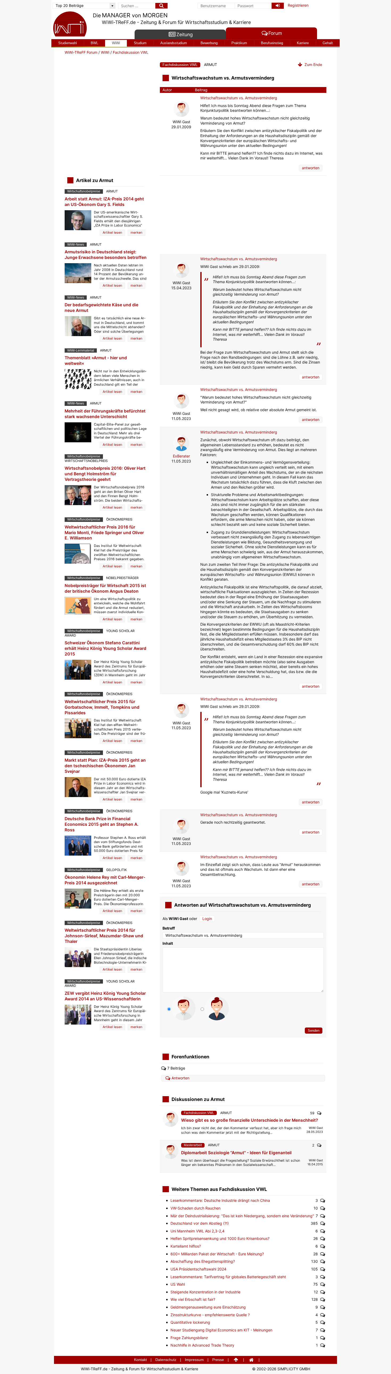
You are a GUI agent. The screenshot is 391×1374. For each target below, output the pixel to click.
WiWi (116, 43)
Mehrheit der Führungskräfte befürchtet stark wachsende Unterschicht (105, 414)
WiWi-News (75, 244)
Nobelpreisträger (122, 578)
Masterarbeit (193, 1145)
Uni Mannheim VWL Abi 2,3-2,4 (197, 1231)
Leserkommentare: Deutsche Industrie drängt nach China (220, 1200)
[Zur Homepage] (70, 24)
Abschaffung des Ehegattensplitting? (202, 1261)
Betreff (169, 928)
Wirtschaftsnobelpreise (83, 191)
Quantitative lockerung (190, 1322)
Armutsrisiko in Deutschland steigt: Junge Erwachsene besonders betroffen (106, 254)
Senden (313, 1031)
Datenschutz (165, 1360)
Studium (140, 43)
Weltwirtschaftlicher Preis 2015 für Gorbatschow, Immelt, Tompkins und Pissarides (102, 707)
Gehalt (328, 43)
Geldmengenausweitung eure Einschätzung (208, 1307)
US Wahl (177, 1284)
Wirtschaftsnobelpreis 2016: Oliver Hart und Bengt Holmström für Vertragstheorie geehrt (105, 474)
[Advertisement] (243, 214)
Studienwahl (67, 43)
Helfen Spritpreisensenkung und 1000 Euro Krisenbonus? (219, 1238)
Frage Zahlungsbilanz (189, 1337)
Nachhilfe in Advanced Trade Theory (202, 1345)
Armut (210, 64)
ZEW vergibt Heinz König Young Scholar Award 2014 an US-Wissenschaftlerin (105, 996)
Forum (275, 33)
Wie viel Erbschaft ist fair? (192, 1299)
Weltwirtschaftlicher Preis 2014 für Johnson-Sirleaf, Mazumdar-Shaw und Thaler (104, 936)
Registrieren (298, 5)
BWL (94, 43)
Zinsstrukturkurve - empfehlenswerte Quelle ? (210, 1315)
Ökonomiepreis (119, 519)
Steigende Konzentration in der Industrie (205, 1292)
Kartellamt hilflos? (185, 1246)
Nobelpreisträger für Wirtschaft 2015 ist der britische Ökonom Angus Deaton (105, 588)
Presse (218, 1360)
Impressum (194, 1360)
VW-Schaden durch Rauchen (195, 1208)
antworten (310, 168)
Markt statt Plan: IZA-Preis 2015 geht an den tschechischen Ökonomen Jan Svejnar (105, 766)
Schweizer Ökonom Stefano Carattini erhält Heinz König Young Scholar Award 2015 (105, 648)
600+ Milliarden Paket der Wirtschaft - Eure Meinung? (217, 1254)
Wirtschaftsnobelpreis (86, 461)
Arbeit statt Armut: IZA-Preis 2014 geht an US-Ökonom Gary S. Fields (104, 201)
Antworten (180, 1078)
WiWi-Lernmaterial (80, 350)
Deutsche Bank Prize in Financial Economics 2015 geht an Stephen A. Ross (102, 824)
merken (136, 232)
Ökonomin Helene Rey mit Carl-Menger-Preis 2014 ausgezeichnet (105, 880)
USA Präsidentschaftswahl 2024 (198, 1269)
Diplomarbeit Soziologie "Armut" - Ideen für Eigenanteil (236, 1152)
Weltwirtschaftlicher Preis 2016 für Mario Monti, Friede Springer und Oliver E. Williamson (104, 533)
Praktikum (239, 43)
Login (207, 918)
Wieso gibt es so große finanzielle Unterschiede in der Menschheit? (249, 1120)
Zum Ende (312, 65)
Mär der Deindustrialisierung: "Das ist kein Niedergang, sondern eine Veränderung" (242, 1216)
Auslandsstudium (173, 43)
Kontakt (140, 1360)
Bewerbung (209, 43)
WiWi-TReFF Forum (81, 52)
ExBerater (181, 456)
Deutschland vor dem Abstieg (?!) (199, 1223)
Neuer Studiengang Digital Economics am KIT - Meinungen (221, 1330)
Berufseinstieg (272, 43)
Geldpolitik (116, 870)
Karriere (303, 43)
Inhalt (168, 943)
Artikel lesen (112, 232)
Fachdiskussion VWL (130, 52)
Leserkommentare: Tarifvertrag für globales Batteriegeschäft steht (228, 1276)
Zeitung (184, 35)
